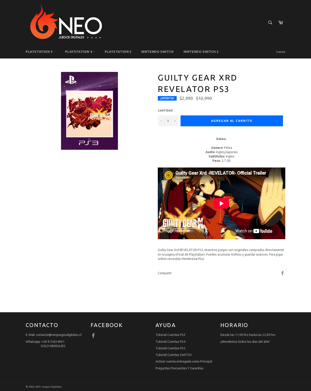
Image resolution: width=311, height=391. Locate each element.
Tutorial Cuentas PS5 (170, 348)
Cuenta (280, 51)
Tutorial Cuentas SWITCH (173, 355)
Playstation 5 (118, 51)
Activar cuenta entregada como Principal (184, 361)
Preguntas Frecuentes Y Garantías (180, 368)
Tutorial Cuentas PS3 (170, 335)
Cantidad (165, 110)
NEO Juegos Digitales (49, 386)
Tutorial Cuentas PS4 (170, 341)
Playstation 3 (39, 51)
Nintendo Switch (157, 51)
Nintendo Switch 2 (201, 51)
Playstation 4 (79, 51)
